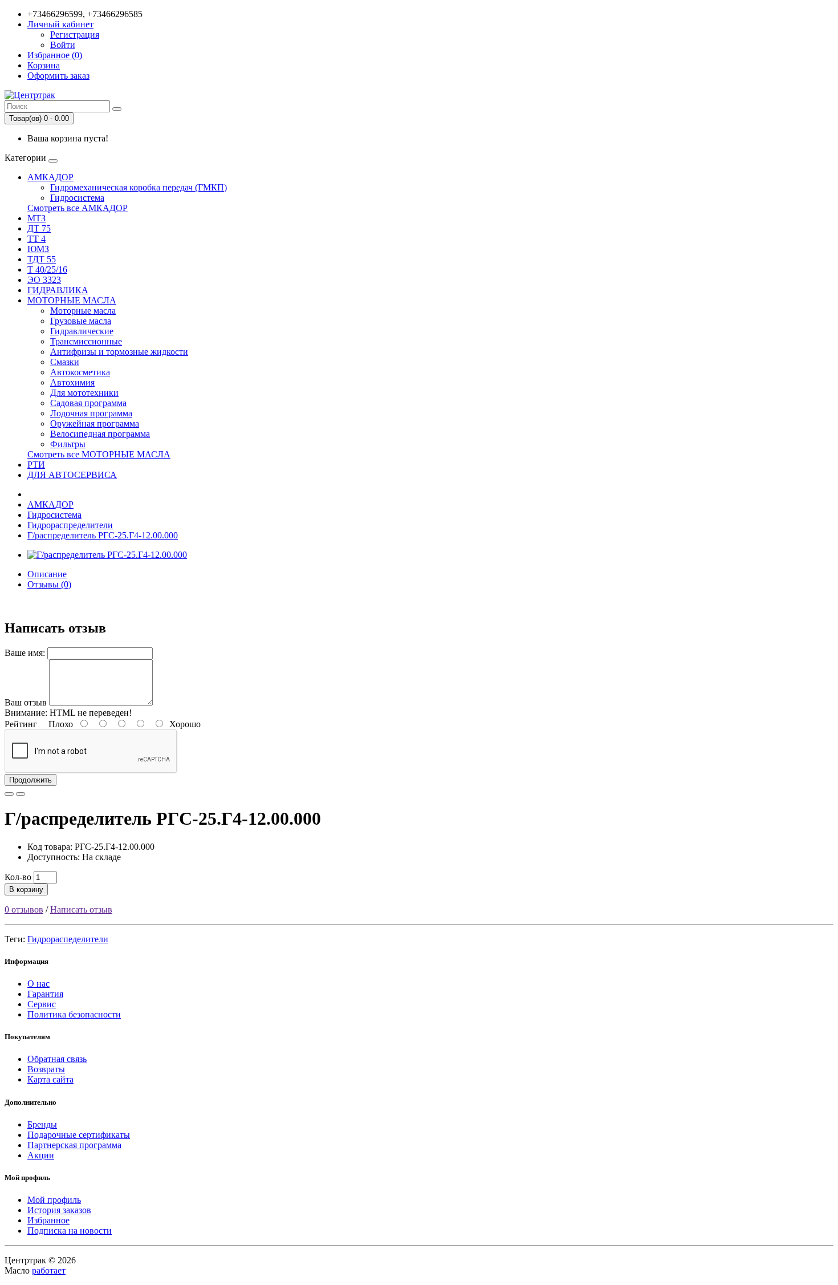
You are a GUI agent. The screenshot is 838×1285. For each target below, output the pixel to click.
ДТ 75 (39, 228)
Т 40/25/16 (47, 269)
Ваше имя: (25, 653)
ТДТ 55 (41, 259)
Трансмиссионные (86, 341)
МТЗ (36, 218)
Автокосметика (80, 372)
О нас (38, 983)
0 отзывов (24, 909)
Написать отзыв (81, 909)
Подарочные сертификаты (78, 1135)
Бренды (42, 1124)
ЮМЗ (38, 249)
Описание (47, 574)
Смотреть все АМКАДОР (77, 208)
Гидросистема (77, 197)
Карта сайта (50, 1079)
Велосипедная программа (100, 434)
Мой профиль (54, 1200)
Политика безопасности (74, 1014)
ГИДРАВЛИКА (57, 290)
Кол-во (18, 877)
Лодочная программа (91, 413)
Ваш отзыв (26, 702)
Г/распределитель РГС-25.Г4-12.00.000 (102, 535)
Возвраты (46, 1069)
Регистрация (74, 34)
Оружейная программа (94, 423)
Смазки (64, 362)
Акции (40, 1155)
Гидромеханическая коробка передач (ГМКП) (138, 187)
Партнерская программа (74, 1145)
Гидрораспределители (70, 525)
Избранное (48, 1220)
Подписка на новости (69, 1230)
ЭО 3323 (44, 280)
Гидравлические (81, 331)
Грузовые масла (80, 321)
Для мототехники (84, 393)
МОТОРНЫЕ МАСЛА (71, 300)
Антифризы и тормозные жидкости (119, 351)
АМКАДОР (50, 177)
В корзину (26, 889)
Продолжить (30, 780)
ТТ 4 (36, 239)
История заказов (59, 1210)
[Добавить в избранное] (9, 794)
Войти (62, 45)
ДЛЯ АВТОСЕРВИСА (72, 475)
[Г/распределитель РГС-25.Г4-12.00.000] (107, 555)
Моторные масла (83, 310)
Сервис (41, 1004)
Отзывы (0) (49, 584)
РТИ (36, 464)
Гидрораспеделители (67, 939)
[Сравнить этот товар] (20, 794)
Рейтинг (21, 724)
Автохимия (72, 382)
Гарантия (45, 994)
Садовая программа (88, 403)
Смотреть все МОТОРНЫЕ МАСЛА (98, 454)
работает (49, 1270)
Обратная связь (57, 1059)
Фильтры (68, 444)
